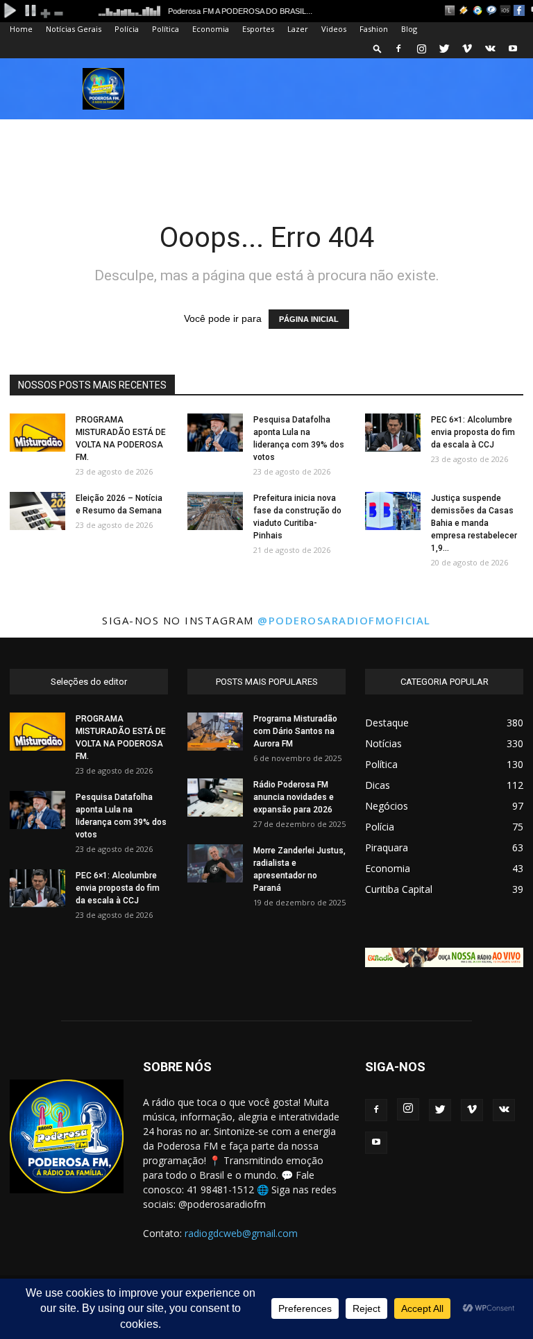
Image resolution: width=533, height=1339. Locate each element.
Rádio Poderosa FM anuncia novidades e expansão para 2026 (293, 797)
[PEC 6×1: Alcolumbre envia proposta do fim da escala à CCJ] (393, 432)
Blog (409, 29)
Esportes (258, 29)
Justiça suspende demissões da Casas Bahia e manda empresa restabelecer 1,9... (474, 523)
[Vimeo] (467, 48)
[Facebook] (398, 48)
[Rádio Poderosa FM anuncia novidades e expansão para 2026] (215, 797)
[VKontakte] (490, 48)
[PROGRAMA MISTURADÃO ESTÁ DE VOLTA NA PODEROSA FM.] (37, 432)
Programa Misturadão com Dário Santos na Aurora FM (295, 731)
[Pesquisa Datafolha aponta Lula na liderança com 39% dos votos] (215, 432)
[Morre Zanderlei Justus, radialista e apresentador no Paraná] (215, 863)
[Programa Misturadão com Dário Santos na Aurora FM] (215, 732)
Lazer (297, 29)
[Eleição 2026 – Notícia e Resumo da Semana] (37, 511)
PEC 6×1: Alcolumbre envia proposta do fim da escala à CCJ (473, 432)
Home (21, 29)
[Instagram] (421, 48)
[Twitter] (444, 48)
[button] (377, 48)
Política (165, 29)
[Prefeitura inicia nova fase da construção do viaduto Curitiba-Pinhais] (215, 511)
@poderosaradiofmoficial (344, 620)
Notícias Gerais (73, 29)
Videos (333, 29)
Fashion (373, 29)
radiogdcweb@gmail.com (241, 1233)
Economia (210, 29)
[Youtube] (512, 48)
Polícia (127, 29)
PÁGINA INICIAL (309, 319)
